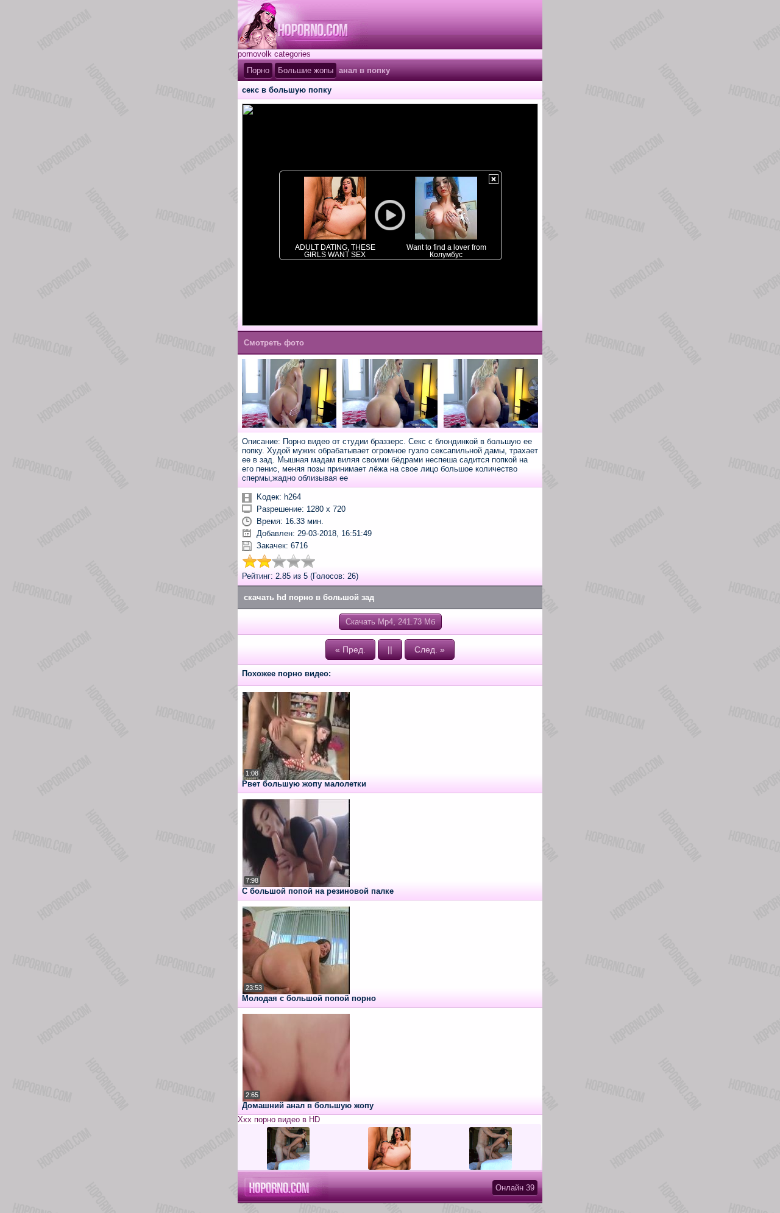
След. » (429, 649)
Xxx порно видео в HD (279, 1119)
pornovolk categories (274, 53)
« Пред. (350, 649)
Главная (303, 24)
